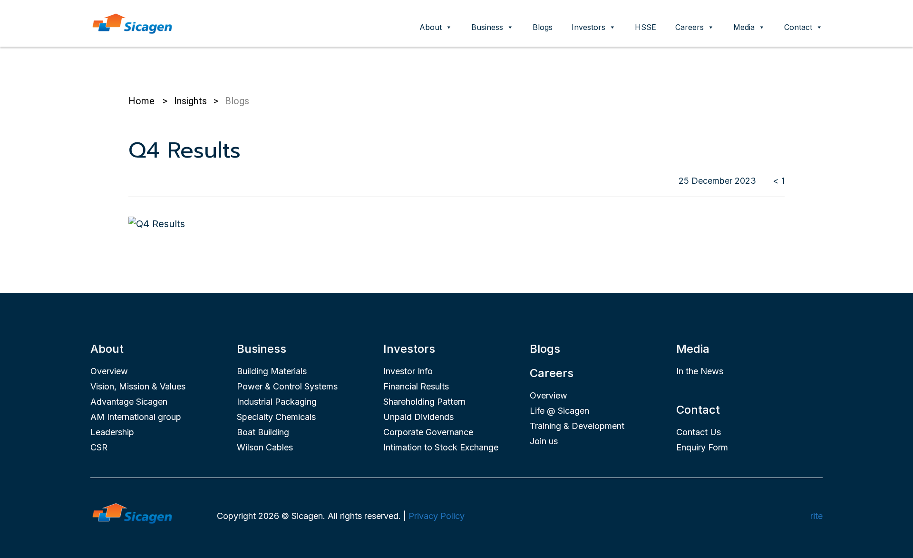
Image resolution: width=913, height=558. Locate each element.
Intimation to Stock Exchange (440, 447)
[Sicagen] (132, 22)
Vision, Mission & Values (137, 386)
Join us (544, 441)
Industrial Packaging (277, 402)
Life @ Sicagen (559, 411)
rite (816, 516)
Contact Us (698, 432)
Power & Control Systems (287, 386)
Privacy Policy (436, 516)
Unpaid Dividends (418, 417)
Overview (109, 371)
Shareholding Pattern (424, 402)
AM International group (135, 417)
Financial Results (416, 386)
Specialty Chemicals (276, 417)
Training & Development (577, 426)
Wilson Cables (265, 447)
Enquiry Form (702, 447)
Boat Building (263, 432)
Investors (588, 27)
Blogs (543, 27)
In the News (699, 371)
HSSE (645, 27)
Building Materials (272, 371)
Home (141, 101)
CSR (98, 447)
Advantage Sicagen (128, 402)
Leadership (112, 432)
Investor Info (408, 371)
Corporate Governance (428, 432)
